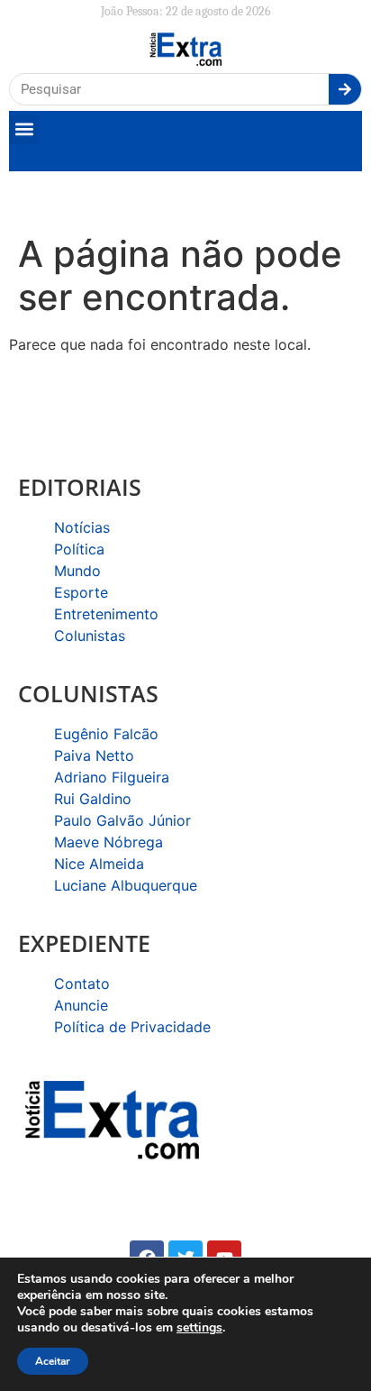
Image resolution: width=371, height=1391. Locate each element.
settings (199, 1328)
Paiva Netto (94, 755)
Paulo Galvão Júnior (122, 820)
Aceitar (52, 1361)
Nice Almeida (99, 864)
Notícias (82, 527)
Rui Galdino (92, 799)
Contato (82, 984)
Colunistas (89, 636)
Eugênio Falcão (106, 734)
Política (79, 549)
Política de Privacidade (132, 1027)
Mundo (77, 571)
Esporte (81, 592)
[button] (24, 129)
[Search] (345, 89)
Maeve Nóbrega (108, 842)
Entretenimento (106, 614)
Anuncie (81, 1005)
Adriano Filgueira (111, 777)
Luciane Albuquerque (125, 885)
